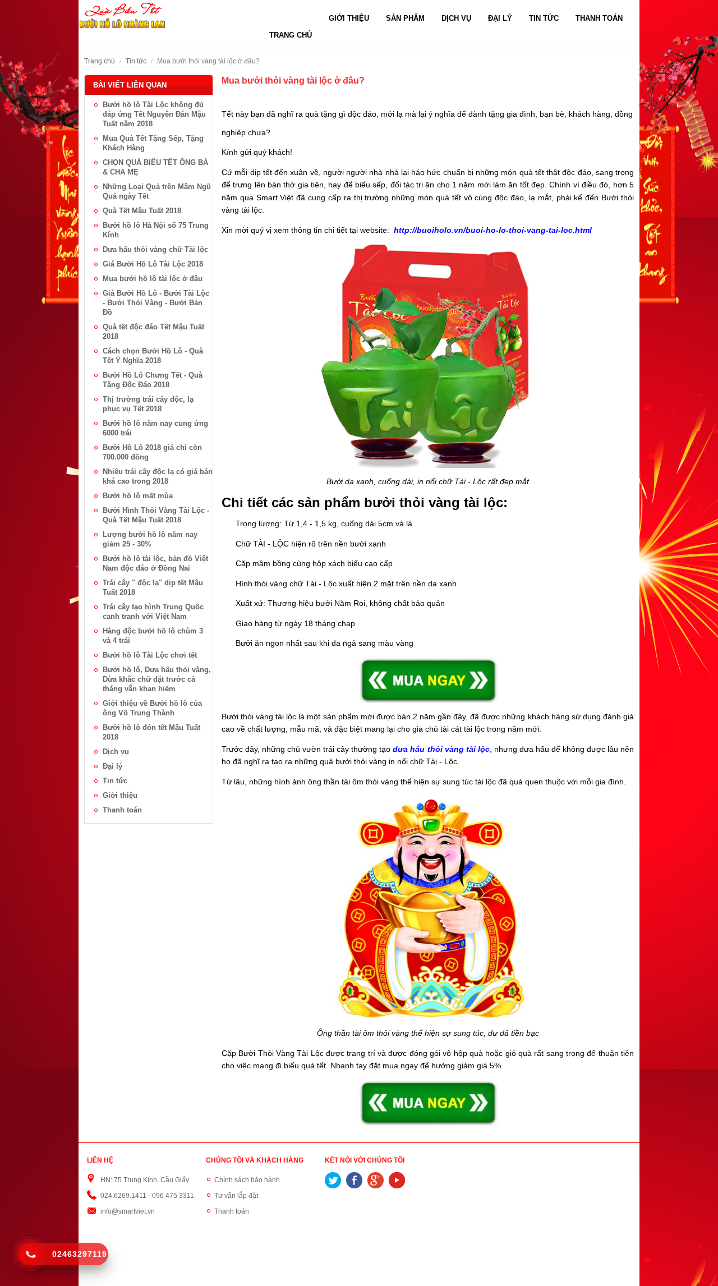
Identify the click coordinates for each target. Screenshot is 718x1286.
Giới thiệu (349, 18)
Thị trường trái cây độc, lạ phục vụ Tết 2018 (148, 404)
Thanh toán (599, 18)
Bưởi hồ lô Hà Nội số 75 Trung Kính (156, 230)
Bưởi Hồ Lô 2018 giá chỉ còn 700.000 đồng (152, 452)
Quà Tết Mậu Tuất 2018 (142, 210)
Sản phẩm (405, 18)
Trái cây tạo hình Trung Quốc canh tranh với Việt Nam (153, 612)
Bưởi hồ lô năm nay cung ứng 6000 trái (155, 428)
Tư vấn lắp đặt (236, 1196)
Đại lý (500, 18)
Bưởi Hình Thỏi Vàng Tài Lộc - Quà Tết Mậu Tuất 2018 (156, 515)
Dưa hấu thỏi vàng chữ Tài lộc (155, 249)
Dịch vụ (456, 18)
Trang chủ (290, 35)
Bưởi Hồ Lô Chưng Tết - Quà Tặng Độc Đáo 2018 (152, 380)
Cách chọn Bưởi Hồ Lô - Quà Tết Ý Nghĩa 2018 (153, 356)
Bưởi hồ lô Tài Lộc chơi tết (150, 655)
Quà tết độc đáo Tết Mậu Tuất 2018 (153, 332)
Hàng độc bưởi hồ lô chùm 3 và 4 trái (153, 636)
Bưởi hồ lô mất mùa (138, 496)
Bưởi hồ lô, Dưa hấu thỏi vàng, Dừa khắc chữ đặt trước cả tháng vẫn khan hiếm (157, 679)
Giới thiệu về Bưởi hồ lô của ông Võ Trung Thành (152, 708)
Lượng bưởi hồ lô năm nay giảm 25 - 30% (150, 539)
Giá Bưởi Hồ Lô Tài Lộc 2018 (153, 264)
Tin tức (544, 18)
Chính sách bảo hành (247, 1180)
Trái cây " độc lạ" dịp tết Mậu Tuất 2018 (153, 587)
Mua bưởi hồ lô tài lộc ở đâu (152, 278)
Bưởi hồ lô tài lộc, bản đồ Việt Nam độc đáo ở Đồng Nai (155, 563)
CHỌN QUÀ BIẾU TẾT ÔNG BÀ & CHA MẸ (155, 167)
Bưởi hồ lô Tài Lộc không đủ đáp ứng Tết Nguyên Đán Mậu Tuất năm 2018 (154, 114)
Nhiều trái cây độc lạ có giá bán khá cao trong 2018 (158, 476)
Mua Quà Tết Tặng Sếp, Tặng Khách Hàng (153, 143)
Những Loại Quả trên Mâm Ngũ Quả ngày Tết (157, 191)
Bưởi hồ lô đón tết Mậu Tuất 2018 (151, 732)
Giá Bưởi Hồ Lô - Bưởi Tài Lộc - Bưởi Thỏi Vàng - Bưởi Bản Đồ (156, 302)
